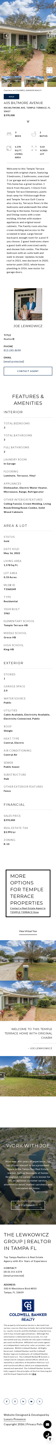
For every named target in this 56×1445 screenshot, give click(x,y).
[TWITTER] (40, 1401)
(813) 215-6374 (13, 1271)
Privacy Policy (35, 1424)
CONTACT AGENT (28, 371)
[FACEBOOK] (7, 1401)
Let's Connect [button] (28, 1205)
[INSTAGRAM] (15, 1401)
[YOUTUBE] (31, 1401)
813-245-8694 (12, 350)
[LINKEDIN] (23, 1401)
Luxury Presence (15, 1419)
